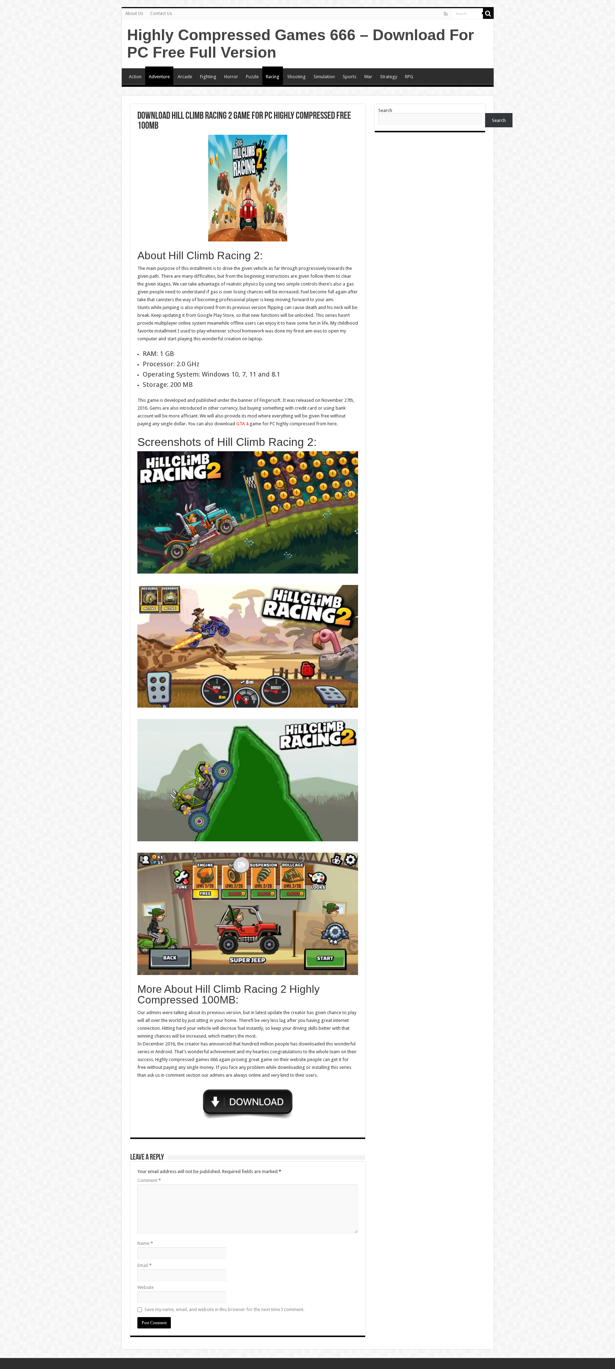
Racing (272, 76)
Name (145, 1243)
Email (144, 1265)
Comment (149, 1180)
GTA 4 (242, 423)
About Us (134, 13)
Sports (349, 76)
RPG (409, 76)
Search (385, 110)
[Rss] (445, 14)
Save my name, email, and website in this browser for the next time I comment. (224, 1309)
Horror (231, 76)
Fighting (208, 76)
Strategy (388, 76)
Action (135, 76)
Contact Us (161, 13)
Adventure (159, 76)
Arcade (185, 76)
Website (145, 1287)
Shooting (296, 76)
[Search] (488, 13)
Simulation (324, 76)
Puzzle (252, 76)
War (368, 76)
